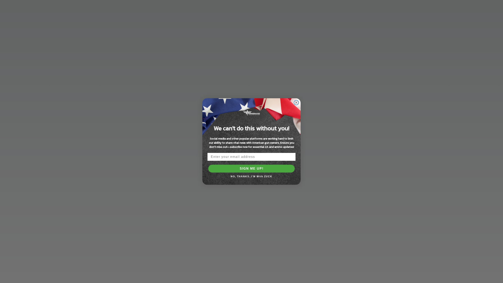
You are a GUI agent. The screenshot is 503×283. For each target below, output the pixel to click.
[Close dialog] (296, 102)
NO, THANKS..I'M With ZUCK (251, 176)
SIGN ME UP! (251, 168)
